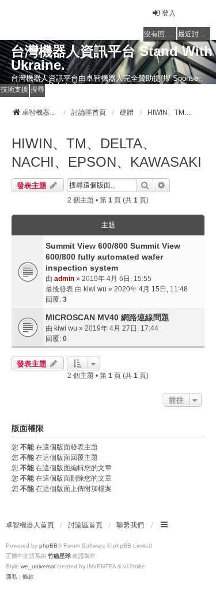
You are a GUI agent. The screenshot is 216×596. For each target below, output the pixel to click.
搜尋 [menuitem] (37, 89)
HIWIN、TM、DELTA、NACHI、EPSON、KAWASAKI (107, 153)
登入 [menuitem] (169, 13)
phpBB (48, 545)
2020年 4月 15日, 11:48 (151, 289)
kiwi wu (95, 289)
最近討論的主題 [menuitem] (194, 34)
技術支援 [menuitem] (14, 89)
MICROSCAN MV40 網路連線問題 (107, 317)
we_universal (38, 566)
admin (64, 279)
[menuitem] (11, 577)
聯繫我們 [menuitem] (130, 525)
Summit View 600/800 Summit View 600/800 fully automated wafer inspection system (113, 256)
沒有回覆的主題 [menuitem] (160, 34)
